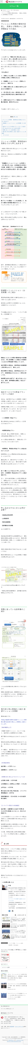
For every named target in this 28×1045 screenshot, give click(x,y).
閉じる (15, 116)
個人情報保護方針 (5, 1006)
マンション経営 (19, 943)
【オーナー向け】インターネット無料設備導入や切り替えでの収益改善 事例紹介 (18, 937)
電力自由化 (16, 945)
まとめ (6, 135)
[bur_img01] (5, 957)
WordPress (11, 1040)
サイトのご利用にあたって (7, 1008)
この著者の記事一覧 (21, 915)
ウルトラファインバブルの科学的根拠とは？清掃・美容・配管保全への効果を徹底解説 (18, 926)
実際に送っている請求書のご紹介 (11, 129)
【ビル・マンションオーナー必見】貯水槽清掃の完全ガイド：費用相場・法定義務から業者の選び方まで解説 (18, 920)
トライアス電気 (5, 20)
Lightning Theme (20, 1040)
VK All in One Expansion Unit (14, 1041)
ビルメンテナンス (19, 1026)
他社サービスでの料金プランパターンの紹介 (14, 126)
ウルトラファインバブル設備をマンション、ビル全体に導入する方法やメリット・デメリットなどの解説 (18, 931)
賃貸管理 (10, 945)
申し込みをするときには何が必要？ (11, 128)
